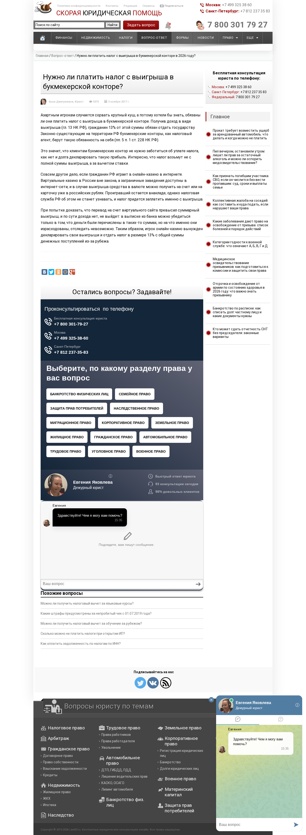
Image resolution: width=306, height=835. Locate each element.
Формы (182, 37)
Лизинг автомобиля (117, 789)
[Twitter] (51, 272)
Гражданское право (69, 749)
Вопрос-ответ (62, 56)
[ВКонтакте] (44, 272)
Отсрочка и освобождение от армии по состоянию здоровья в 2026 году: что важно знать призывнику (239, 289)
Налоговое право (66, 728)
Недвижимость (95, 37)
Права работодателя (118, 741)
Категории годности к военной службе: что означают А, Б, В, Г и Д (240, 244)
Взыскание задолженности (65, 768)
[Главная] (42, 38)
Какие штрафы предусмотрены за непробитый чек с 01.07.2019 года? (96, 613)
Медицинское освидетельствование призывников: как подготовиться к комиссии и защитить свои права (240, 264)
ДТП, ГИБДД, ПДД (116, 770)
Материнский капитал (179, 791)
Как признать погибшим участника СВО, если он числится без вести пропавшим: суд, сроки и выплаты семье (240, 181)
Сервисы (148, 5)
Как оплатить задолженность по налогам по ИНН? (81, 643)
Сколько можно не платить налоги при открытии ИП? (83, 633)
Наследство (61, 815)
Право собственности (60, 762)
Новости (206, 37)
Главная (42, 56)
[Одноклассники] (58, 272)
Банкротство (170, 762)
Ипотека (49, 805)
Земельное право (183, 728)
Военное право (180, 778)
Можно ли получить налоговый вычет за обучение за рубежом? (91, 623)
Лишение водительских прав (124, 776)
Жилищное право (57, 792)
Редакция (130, 5)
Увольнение (111, 747)
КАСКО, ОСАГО (112, 783)
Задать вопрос (141, 24)
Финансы (63, 37)
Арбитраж (58, 738)
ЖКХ (46, 798)
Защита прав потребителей (179, 807)
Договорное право (58, 756)
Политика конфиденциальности (78, 5)
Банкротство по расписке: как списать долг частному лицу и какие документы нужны (237, 312)
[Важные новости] (167, 29)
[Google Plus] (72, 272)
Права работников (116, 735)
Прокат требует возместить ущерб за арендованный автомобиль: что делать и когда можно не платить (241, 134)
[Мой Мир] (65, 272)
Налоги (126, 37)
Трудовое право (123, 728)
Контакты (112, 5)
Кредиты (50, 775)
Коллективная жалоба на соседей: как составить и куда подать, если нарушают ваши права (240, 204)
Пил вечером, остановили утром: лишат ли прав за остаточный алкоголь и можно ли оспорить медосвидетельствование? (239, 157)
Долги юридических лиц (179, 768)
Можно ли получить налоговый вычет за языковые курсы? (87, 603)
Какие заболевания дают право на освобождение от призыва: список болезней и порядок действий (240, 225)
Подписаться (173, 5)
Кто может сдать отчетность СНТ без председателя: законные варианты (240, 333)
